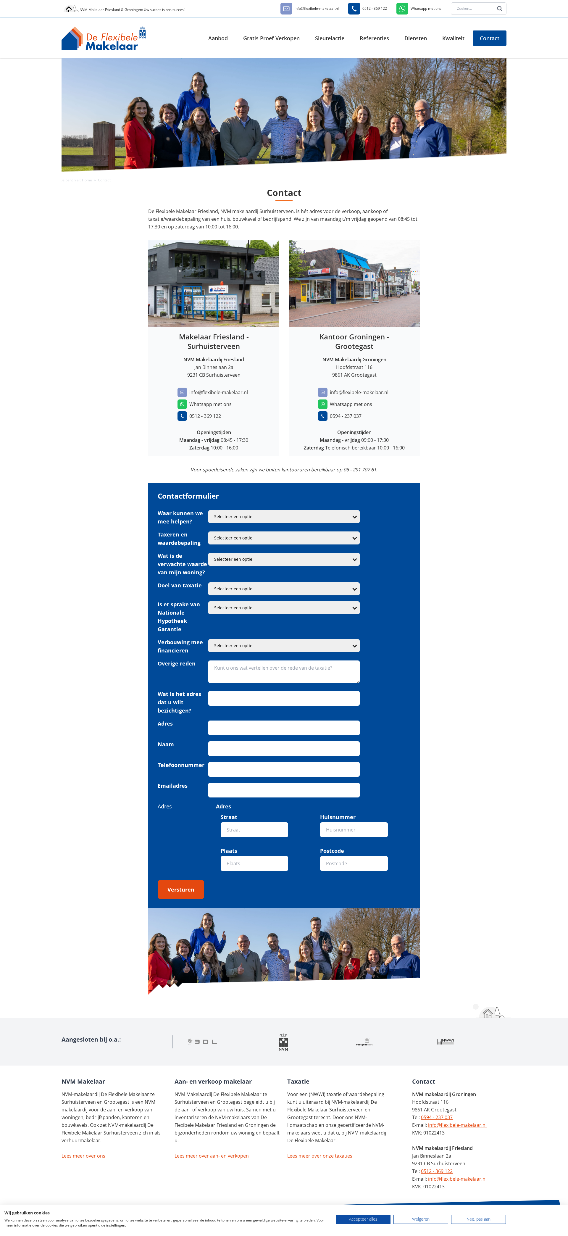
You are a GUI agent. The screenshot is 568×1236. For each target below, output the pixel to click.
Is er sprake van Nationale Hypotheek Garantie (179, 617)
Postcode (332, 850)
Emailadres (173, 785)
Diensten (415, 38)
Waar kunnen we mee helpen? (180, 517)
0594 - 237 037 (437, 1117)
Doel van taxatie (180, 585)
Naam (166, 744)
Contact (489, 38)
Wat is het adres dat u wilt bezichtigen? (179, 702)
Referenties (374, 38)
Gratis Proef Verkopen (271, 38)
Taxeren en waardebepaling (179, 538)
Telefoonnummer (181, 764)
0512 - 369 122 (437, 1171)
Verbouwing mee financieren (180, 646)
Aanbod (218, 38)
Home (87, 180)
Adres (165, 723)
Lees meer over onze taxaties (319, 1156)
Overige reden (177, 663)
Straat (229, 817)
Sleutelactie (329, 38)
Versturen (180, 889)
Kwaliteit (453, 38)
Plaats (229, 850)
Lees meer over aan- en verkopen (212, 1156)
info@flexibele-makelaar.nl (457, 1125)
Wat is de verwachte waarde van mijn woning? (182, 564)
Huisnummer (338, 817)
